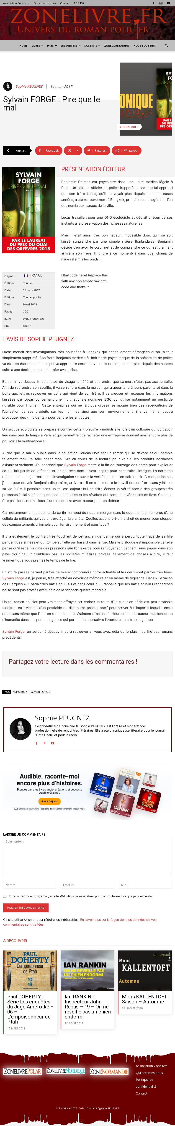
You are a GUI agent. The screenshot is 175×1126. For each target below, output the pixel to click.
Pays (50, 45)
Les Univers (69, 45)
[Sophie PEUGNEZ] (8, 86)
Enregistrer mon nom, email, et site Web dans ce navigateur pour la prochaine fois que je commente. (81, 896)
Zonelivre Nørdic (116, 45)
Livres (35, 45)
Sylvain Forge (75, 465)
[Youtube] (168, 3)
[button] (166, 46)
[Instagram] (160, 3)
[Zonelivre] (87, 23)
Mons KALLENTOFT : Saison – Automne (145, 999)
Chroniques (129, 127)
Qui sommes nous (45, 3)
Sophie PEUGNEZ (28, 86)
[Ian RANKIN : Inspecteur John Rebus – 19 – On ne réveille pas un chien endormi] (88, 970)
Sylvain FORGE (40, 692)
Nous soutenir (145, 45)
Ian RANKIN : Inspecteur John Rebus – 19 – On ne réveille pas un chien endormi (88, 1007)
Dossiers (90, 45)
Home (23, 45)
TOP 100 (79, 3)
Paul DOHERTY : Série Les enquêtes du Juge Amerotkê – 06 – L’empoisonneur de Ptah (30, 1009)
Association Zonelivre (16, 3)
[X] (44, 742)
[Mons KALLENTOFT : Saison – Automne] (145, 970)
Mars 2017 (20, 692)
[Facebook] (153, 3)
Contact (64, 3)
